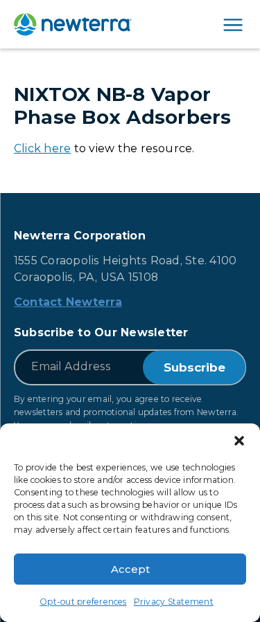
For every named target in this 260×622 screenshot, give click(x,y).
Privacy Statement (174, 601)
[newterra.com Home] (73, 24)
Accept (130, 569)
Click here (42, 148)
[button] (239, 441)
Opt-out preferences (83, 601)
